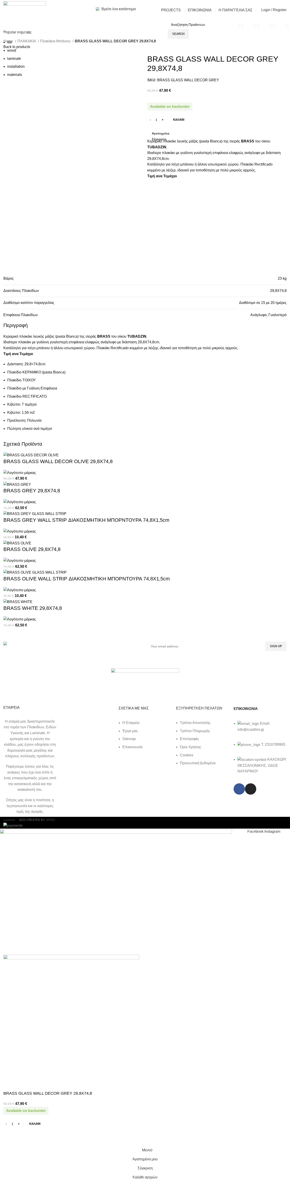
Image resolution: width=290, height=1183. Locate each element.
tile (9, 42)
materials (14, 75)
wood (11, 50)
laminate (14, 58)
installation (16, 66)
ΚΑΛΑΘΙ (178, 119)
